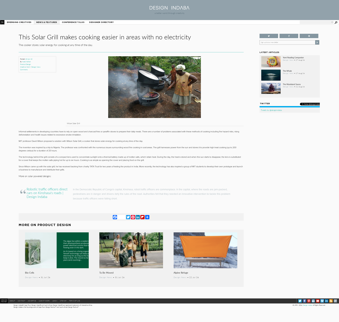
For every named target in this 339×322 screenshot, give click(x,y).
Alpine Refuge (181, 272)
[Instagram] (313, 301)
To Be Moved (106, 272)
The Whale (287, 71)
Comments (24, 69)
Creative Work (25, 67)
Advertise (32, 301)
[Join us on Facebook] (289, 36)
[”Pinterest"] (309, 36)
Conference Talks (73, 22)
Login (54, 301)
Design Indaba (307, 305)
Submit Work (44, 301)
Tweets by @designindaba (271, 110)
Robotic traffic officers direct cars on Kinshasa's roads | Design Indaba (47, 193)
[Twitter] (128, 217)
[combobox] (316, 22)
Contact (21, 301)
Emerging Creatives (19, 22)
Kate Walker (26, 62)
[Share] (147, 217)
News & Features (46, 22)
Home (2, 22)
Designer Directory (101, 22)
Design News (35, 67)
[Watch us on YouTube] (317, 301)
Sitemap (63, 301)
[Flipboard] (142, 217)
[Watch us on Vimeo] (322, 301)
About (12, 301)
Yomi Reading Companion (293, 57)
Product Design (25, 64)
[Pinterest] (133, 217)
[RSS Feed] (331, 301)
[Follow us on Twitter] (269, 36)
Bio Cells (29, 272)
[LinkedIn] (138, 217)
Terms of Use (74, 301)
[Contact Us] (335, 301)
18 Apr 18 (28, 59)
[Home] (169, 8)
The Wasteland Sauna (292, 84)
